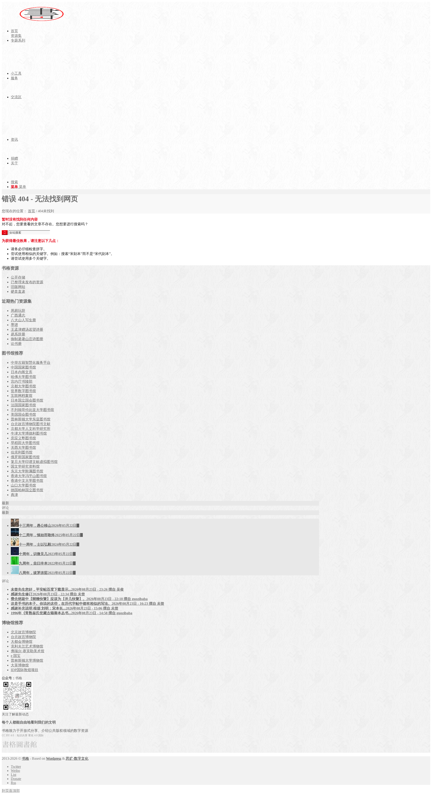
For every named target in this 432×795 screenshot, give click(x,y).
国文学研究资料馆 (25, 466)
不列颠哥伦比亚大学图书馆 (32, 410)
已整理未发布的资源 (27, 282)
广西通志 (18, 315)
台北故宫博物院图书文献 (30, 424)
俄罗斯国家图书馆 (25, 457)
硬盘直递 (18, 291)
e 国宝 (15, 656)
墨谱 (14, 325)
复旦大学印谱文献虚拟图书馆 (34, 462)
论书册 (16, 344)
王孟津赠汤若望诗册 (27, 329)
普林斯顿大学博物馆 (27, 660)
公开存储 (18, 277)
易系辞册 (18, 334)
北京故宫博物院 (23, 632)
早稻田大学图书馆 (25, 443)
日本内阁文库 (21, 372)
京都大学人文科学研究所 (30, 429)
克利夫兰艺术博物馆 (27, 646)
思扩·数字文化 (77, 758)
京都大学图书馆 (23, 386)
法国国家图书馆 (23, 405)
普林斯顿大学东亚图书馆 (30, 419)
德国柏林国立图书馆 (27, 490)
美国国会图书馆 (23, 414)
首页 (31, 211)
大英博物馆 (20, 665)
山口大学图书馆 (23, 485)
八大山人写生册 (23, 320)
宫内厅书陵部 (21, 381)
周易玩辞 (18, 311)
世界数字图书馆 (23, 391)
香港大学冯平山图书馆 (29, 476)
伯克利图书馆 (21, 452)
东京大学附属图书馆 (27, 471)
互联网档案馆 (21, 396)
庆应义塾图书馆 (23, 438)
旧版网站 (18, 287)
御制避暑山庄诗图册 (27, 339)
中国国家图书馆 (23, 367)
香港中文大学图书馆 (27, 480)
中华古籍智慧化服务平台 (30, 362)
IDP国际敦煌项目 (24, 670)
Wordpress (53, 758)
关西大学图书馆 (23, 447)
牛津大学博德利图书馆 (29, 433)
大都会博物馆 (21, 641)
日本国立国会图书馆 (27, 400)
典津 (14, 495)
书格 (25, 758)
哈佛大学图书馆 (23, 377)
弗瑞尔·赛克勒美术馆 (27, 651)
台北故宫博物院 (23, 637)
